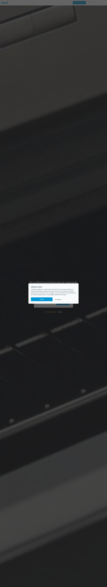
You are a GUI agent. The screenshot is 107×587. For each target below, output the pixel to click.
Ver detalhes (58, 299)
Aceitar (42, 299)
